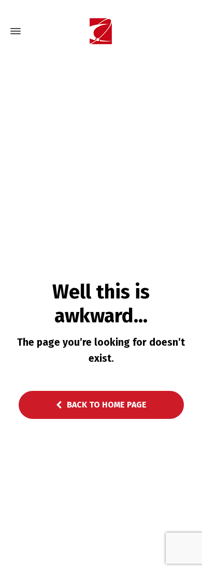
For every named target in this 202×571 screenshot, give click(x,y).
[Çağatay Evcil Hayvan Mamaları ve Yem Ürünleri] (101, 31)
